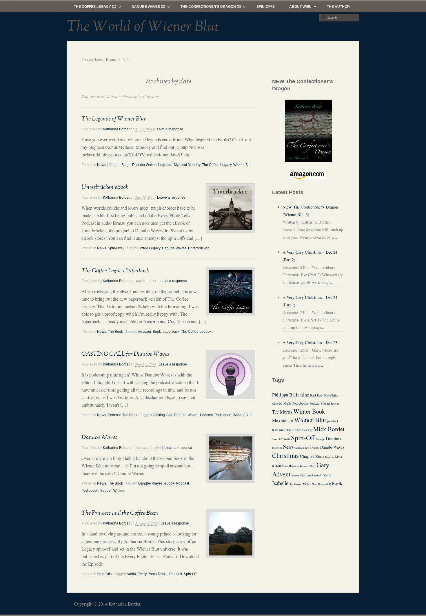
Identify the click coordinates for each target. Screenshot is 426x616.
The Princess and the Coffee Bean (119, 513)
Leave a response (169, 129)
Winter (302, 411)
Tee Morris (282, 412)
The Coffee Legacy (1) (91, 8)
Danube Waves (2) (144, 8)
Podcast (114, 415)
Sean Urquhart (320, 484)
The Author (338, 7)
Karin (327, 475)
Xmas (319, 456)
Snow (274, 439)
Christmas (285, 455)
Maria (287, 403)
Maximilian (282, 420)
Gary (322, 464)
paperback (171, 332)
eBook (169, 483)
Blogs (125, 165)
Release (295, 475)
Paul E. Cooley (312, 447)
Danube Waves (144, 165)
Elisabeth (329, 457)
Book (157, 332)
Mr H (312, 466)
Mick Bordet (329, 429)
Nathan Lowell (311, 475)
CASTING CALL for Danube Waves (125, 354)
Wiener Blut (242, 165)
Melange (320, 439)
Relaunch (304, 466)
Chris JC (277, 403)
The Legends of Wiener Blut (113, 119)
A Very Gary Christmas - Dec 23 (310, 342)
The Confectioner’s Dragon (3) (207, 8)
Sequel (106, 491)
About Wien (297, 8)
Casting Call (162, 415)
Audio (131, 574)
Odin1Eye (299, 447)
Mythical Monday (187, 165)
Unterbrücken (199, 248)
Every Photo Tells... (153, 574)
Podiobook (223, 415)
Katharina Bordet (116, 129)
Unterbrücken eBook (104, 187)
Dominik (334, 438)
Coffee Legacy (149, 248)
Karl (313, 395)
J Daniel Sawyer (330, 403)
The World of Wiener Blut (143, 26)
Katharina (278, 430)
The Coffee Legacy (217, 165)
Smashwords (295, 484)
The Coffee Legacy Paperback (115, 270)
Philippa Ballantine (290, 395)
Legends (165, 165)
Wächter (307, 484)
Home (111, 59)
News (101, 165)
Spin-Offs (265, 7)
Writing (118, 491)
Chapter (307, 456)
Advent (281, 473)
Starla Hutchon (290, 466)
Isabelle (280, 483)
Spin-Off (190, 574)
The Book (115, 332)
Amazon (144, 332)
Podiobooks (300, 403)
